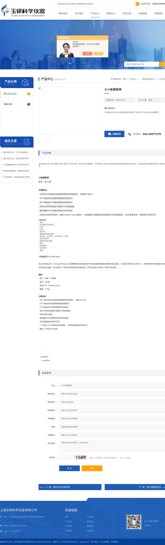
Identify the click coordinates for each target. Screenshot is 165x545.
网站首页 (63, 13)
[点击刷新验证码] (80, 457)
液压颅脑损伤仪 (154, 487)
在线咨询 (117, 134)
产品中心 (95, 13)
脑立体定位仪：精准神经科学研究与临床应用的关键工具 (17, 158)
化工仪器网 (104, 542)
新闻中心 (111, 13)
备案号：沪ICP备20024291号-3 (65, 542)
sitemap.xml (85, 542)
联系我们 (90, 531)
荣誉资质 (90, 526)
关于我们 (79, 13)
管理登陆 (114, 542)
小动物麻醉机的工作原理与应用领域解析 (17, 165)
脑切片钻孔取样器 (61, 487)
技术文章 (127, 13)
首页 (124, 79)
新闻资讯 (90, 521)
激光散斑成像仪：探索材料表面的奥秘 (17, 171)
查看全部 (8, 104)
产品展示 (68, 521)
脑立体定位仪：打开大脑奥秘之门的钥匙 (17, 152)
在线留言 (143, 13)
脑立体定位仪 (10, 94)
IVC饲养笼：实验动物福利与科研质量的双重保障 (17, 177)
